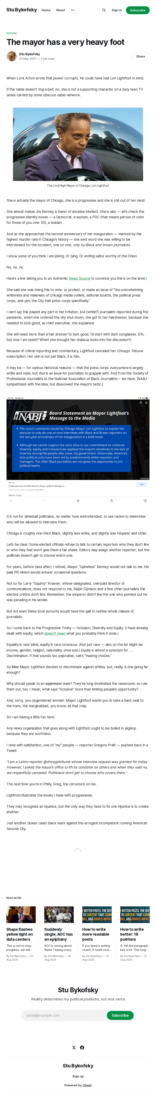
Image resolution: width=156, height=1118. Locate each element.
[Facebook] (82, 1047)
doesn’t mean (55, 633)
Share (140, 56)
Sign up (78, 1076)
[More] (72, 10)
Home (46, 10)
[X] (74, 1047)
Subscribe (137, 10)
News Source (79, 278)
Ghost (87, 1085)
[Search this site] (104, 10)
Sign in (117, 10)
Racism (11, 33)
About (60, 10)
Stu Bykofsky (21, 10)
